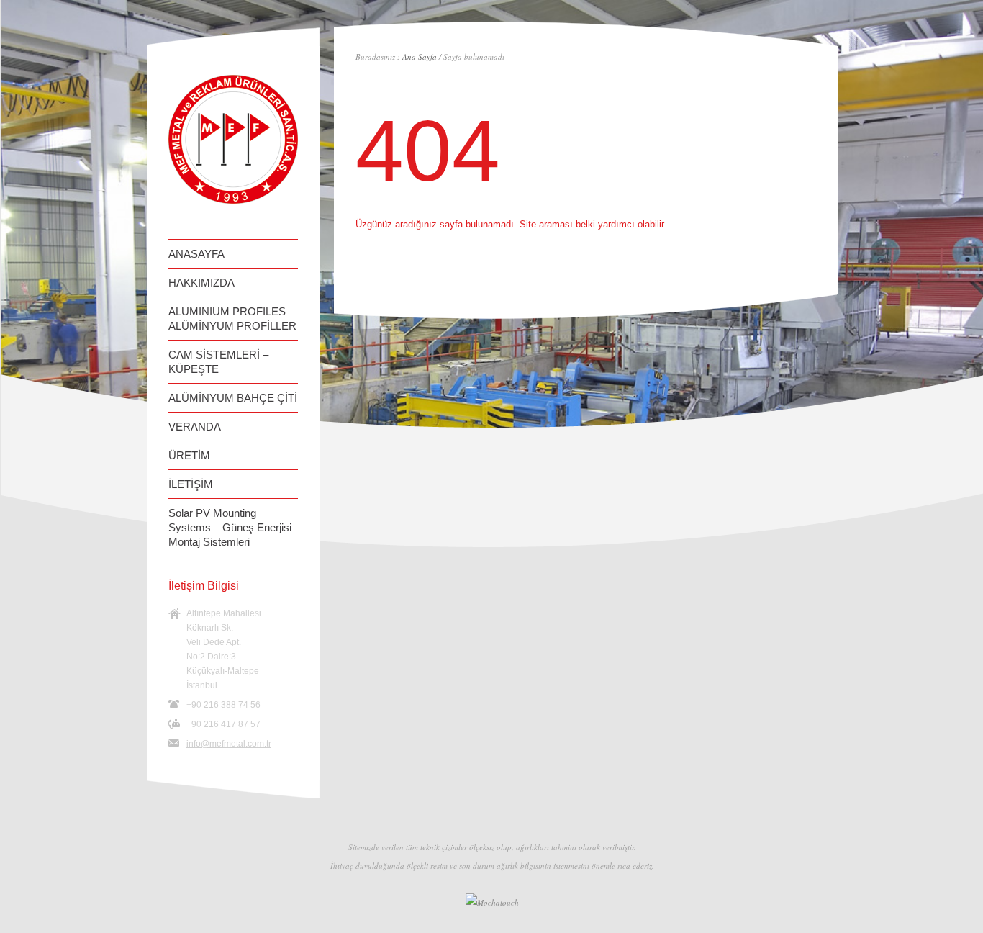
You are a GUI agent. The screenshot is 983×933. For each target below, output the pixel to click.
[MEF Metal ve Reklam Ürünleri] (233, 200)
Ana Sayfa (419, 56)
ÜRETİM (189, 455)
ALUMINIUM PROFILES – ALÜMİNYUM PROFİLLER (232, 318)
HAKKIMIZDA (201, 282)
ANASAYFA (196, 254)
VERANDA (194, 426)
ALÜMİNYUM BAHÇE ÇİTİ (232, 398)
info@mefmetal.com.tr (228, 744)
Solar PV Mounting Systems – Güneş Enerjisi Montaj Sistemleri (229, 527)
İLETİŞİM (190, 484)
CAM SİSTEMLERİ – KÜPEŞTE (218, 361)
